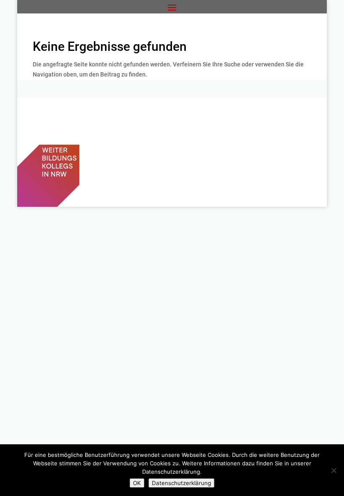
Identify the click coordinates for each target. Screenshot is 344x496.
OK (137, 483)
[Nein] (333, 470)
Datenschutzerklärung (181, 483)
